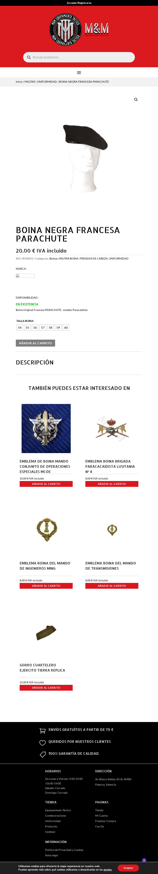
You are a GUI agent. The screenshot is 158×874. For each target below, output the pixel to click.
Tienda (99, 810)
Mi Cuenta (101, 815)
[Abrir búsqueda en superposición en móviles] (79, 57)
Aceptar (128, 868)
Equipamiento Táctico (58, 810)
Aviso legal (51, 855)
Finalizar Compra (105, 821)
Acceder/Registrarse (79, 3)
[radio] (20, 327)
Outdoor (50, 831)
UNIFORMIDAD (47, 81)
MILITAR (30, 81)
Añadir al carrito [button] (46, 483)
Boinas (54, 258)
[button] (136, 99)
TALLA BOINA (25, 320)
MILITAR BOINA (68, 258)
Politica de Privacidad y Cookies (64, 849)
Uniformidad (53, 821)
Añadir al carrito (35, 343)
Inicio (19, 81)
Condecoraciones (55, 815)
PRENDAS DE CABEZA (94, 258)
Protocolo (51, 826)
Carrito (99, 826)
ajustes (107, 869)
